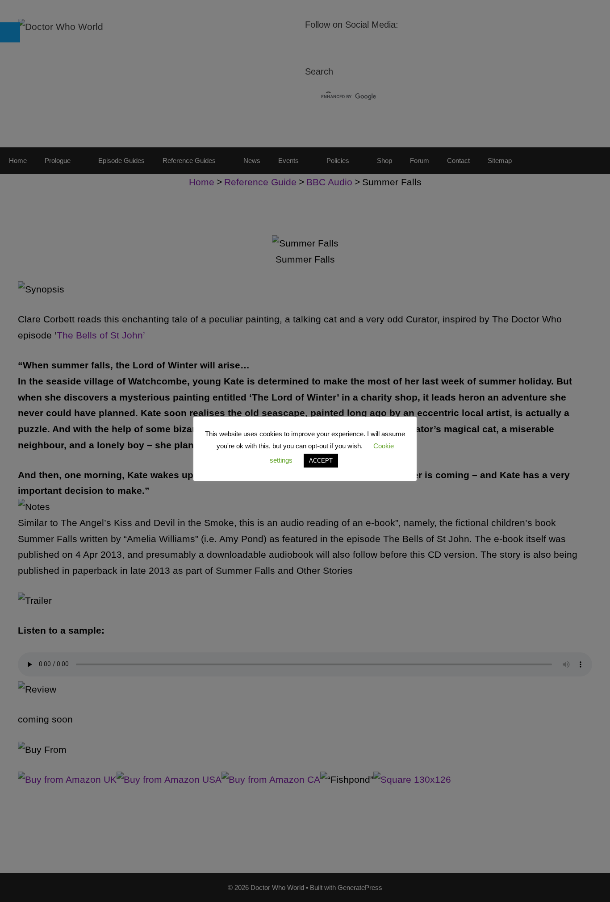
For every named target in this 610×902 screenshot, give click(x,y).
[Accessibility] (10, 32)
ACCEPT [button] (321, 460)
